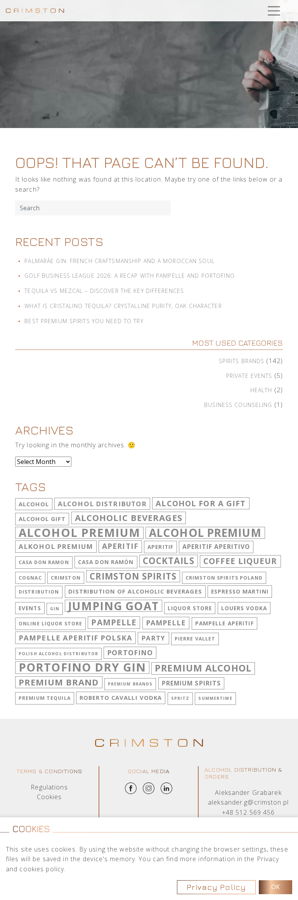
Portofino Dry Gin (82, 667)
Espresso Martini (240, 591)
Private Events (249, 375)
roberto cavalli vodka (121, 697)
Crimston (66, 578)
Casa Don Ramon (44, 562)
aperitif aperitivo (216, 546)
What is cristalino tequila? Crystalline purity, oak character (123, 306)
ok (275, 887)
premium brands (130, 684)
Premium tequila (45, 698)
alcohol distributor (102, 503)
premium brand (59, 682)
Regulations (49, 787)
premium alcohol (203, 668)
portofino (130, 652)
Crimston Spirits (133, 576)
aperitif (120, 546)
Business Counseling (238, 404)
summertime (215, 698)
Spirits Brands (242, 361)
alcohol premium (79, 533)
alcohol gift (42, 519)
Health (261, 390)
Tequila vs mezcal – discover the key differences (104, 290)
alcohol (34, 504)
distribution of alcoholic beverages (135, 591)
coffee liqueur (240, 561)
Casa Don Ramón (106, 562)
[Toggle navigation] (273, 10)
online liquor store (50, 623)
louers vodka (244, 608)
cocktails (168, 561)
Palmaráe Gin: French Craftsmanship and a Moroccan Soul (119, 261)
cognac (30, 578)
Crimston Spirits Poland (224, 578)
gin (54, 608)
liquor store (190, 608)
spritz (180, 698)
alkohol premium (56, 546)
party (153, 637)
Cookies (49, 797)
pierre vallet (195, 638)
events (30, 608)
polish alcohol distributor (58, 653)
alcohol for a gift (201, 503)
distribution (39, 591)
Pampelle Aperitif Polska (75, 637)
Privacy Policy (216, 887)
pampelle (114, 622)
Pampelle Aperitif (224, 623)
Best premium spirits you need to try (83, 321)
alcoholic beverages (128, 517)
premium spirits (191, 683)
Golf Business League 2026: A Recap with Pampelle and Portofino (129, 275)
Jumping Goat (113, 606)
